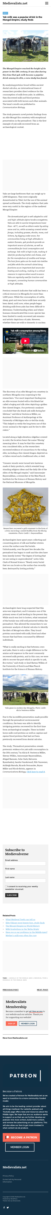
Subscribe (12, 895)
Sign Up (11, 1023)
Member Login (28, 1023)
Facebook (4, 1207)
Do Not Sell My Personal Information (12, 1180)
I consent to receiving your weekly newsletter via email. (21, 888)
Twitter (8, 1207)
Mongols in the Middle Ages (15, 980)
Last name (9, 877)
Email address (11, 860)
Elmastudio (16, 1201)
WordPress (14, 1199)
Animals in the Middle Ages (21, 978)
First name (10, 868)
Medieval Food (40, 978)
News (5, 13)
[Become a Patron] (21, 1141)
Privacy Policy (8, 1176)
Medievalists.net (15, 3)
